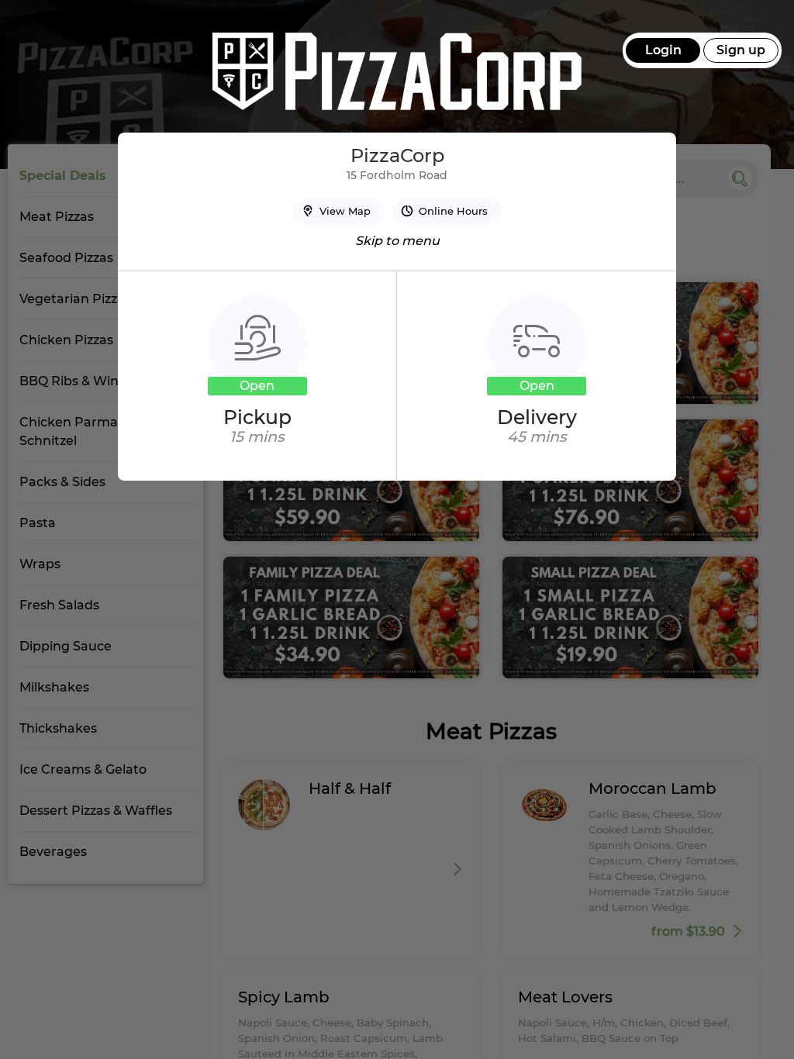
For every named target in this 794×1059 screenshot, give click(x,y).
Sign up (740, 50)
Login (663, 50)
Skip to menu (397, 240)
